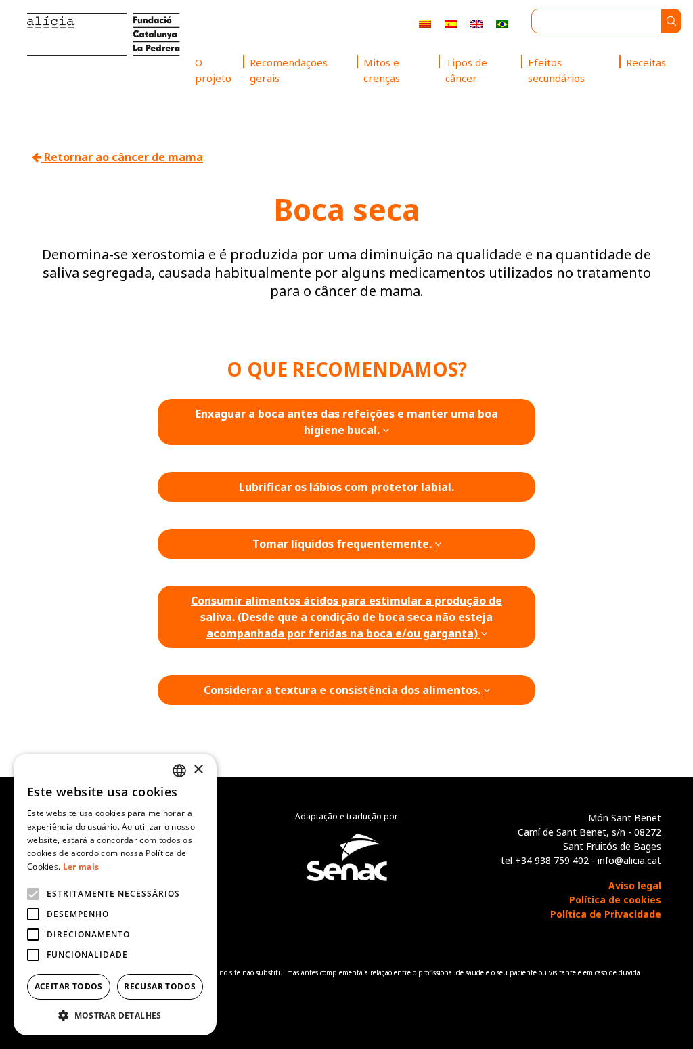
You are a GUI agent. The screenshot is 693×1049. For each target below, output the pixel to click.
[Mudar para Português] (502, 23)
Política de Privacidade (605, 913)
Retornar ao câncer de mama (122, 157)
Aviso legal (634, 885)
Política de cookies (615, 899)
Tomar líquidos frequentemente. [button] (343, 543)
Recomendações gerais (289, 70)
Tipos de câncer (466, 70)
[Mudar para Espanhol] (451, 23)
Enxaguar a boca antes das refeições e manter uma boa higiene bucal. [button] (347, 421)
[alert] (115, 894)
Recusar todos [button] (160, 986)
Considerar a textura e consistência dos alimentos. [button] (343, 690)
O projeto (213, 70)
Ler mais (81, 866)
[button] (115, 1015)
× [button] (198, 770)
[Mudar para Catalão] (425, 23)
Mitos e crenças (381, 70)
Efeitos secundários (556, 70)
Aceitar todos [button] (69, 986)
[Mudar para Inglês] (476, 23)
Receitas (646, 62)
